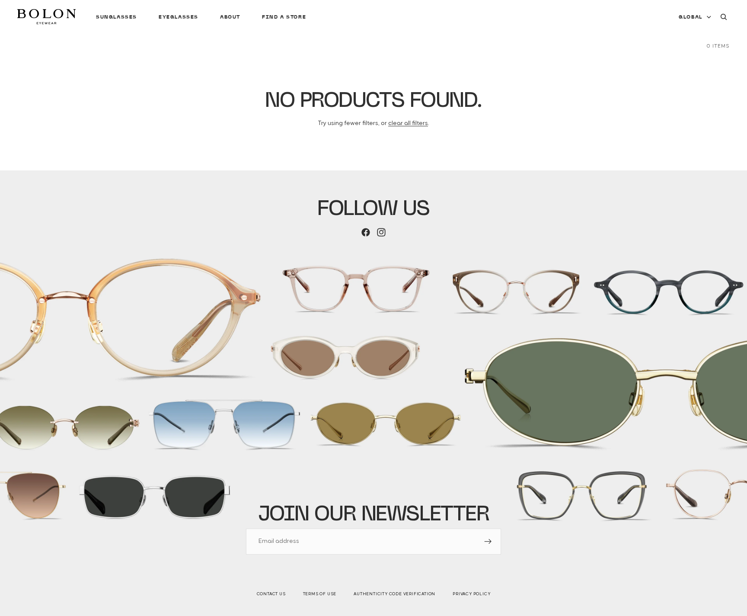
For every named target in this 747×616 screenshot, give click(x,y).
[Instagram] (381, 232)
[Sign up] (488, 542)
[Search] (723, 16)
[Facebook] (366, 232)
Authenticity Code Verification (394, 594)
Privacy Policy (471, 594)
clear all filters (408, 123)
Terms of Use (320, 594)
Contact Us (271, 594)
